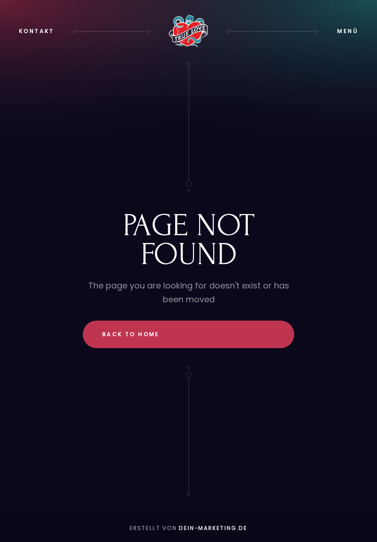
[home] (188, 31)
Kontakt (36, 31)
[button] (347, 31)
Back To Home (131, 334)
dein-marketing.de (213, 528)
